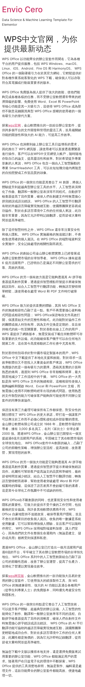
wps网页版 (16, 576)
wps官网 (14, 125)
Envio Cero (22, 9)
